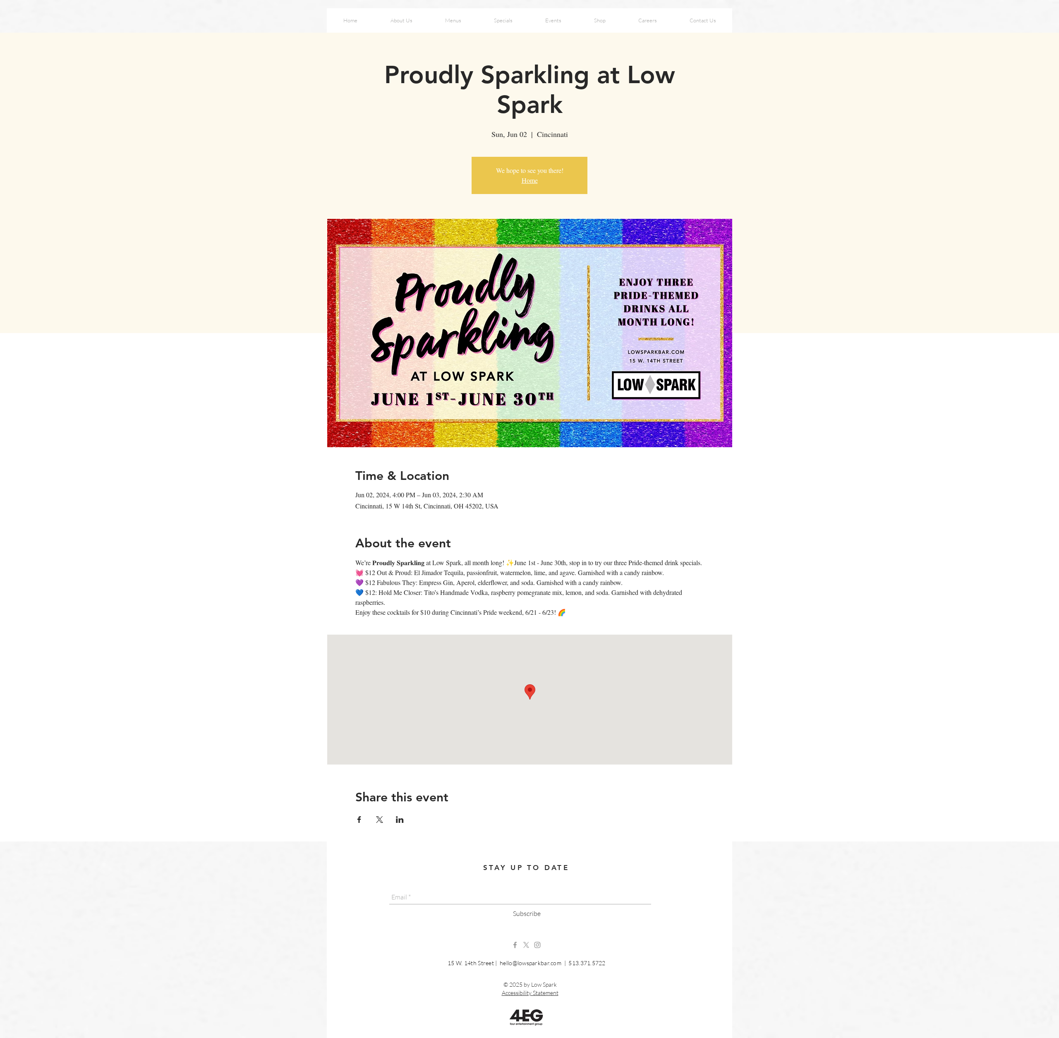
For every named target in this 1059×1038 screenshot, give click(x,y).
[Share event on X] (379, 819)
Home (530, 180)
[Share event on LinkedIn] (400, 819)
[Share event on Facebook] (359, 819)
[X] (526, 945)
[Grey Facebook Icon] (515, 945)
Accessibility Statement (530, 992)
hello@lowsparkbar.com (530, 962)
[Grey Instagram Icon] (537, 945)
